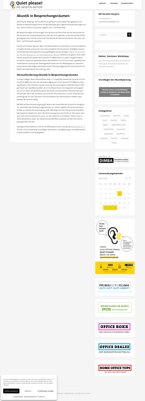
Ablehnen (28, 391)
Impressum (41, 396)
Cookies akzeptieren (11, 391)
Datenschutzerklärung (30, 396)
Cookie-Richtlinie (18, 396)
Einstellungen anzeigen (46, 391)
